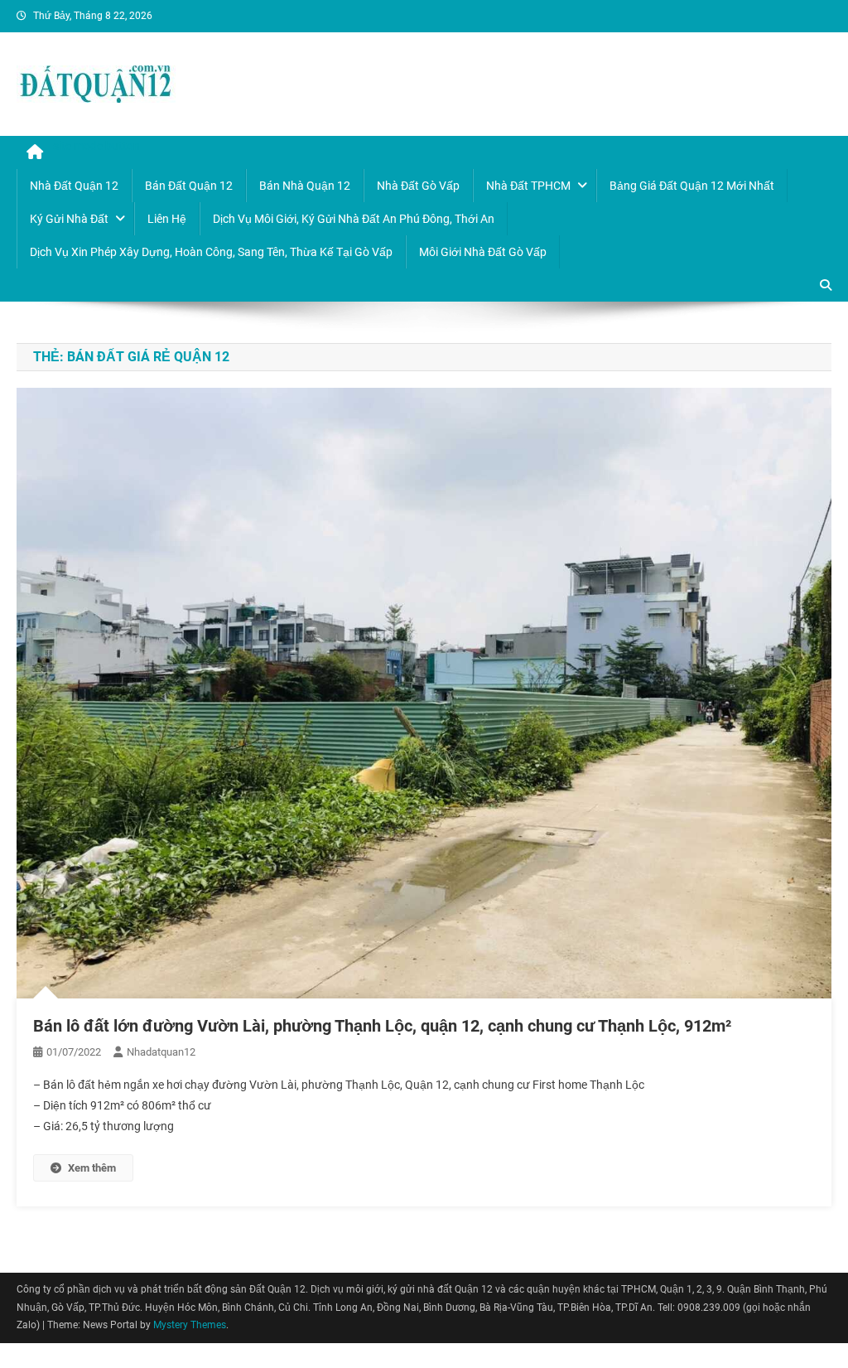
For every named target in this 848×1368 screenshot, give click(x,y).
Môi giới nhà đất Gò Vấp (483, 252)
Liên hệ (166, 218)
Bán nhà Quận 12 (304, 185)
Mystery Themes (189, 1325)
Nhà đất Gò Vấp (418, 185)
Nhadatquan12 (161, 1052)
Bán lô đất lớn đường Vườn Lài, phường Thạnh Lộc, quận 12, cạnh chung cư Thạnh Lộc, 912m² (382, 1026)
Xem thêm (92, 1168)
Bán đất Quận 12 (189, 185)
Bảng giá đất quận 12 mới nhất (692, 185)
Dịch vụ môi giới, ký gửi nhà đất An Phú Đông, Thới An (353, 218)
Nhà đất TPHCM (528, 185)
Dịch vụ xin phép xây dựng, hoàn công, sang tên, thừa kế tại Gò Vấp (211, 252)
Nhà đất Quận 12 (74, 185)
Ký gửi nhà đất (69, 218)
